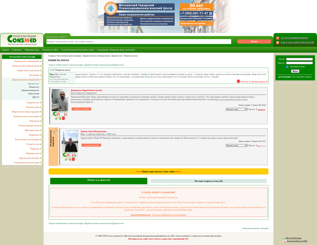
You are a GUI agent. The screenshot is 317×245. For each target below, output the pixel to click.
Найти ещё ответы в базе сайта (158, 171)
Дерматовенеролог (30, 90)
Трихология (33, 93)
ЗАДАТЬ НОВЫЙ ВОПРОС (295, 38)
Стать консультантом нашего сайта (77, 50)
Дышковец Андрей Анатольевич (86, 90)
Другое (35, 97)
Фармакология (32, 153)
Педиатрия (34, 135)
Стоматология (32, 144)
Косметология (32, 107)
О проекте (17, 50)
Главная (5, 50)
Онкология (34, 121)
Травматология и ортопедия (26, 116)
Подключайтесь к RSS (297, 241)
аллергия (148, 76)
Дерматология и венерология (96, 55)
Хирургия (34, 148)
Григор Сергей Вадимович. (94, 131)
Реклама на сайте (50, 50)
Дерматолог (116, 55)
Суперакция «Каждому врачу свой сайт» (116, 50)
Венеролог (34, 87)
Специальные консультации (26, 162)
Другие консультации (29, 158)
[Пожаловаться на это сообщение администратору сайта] (238, 81)
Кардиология (33, 102)
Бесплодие (34, 75)
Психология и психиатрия (27, 139)
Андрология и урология (28, 70)
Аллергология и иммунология (25, 66)
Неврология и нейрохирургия (25, 111)
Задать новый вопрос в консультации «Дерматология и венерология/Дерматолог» (86, 65)
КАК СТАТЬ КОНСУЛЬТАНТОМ (297, 42)
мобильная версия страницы (255, 228)
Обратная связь (32, 50)
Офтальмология (32, 130)
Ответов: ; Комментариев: (254, 81)
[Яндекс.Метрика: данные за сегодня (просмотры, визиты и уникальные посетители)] (292, 238)
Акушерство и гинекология (26, 61)
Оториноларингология (28, 125)
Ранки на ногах (131, 55)
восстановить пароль (302, 76)
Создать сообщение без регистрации (169, 214)
